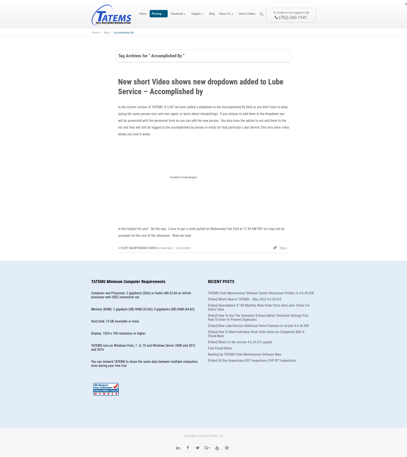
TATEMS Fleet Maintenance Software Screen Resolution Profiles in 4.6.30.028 (261, 293)
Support (196, 13)
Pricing (156, 13)
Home (142, 13)
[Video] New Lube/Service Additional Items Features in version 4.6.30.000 (258, 326)
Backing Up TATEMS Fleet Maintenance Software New (244, 354)
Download (177, 13)
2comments (183, 248)
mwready (166, 248)
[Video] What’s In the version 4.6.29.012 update (240, 342)
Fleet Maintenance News (139, 248)
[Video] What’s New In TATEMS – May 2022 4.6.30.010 (244, 299)
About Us (224, 13)
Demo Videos (247, 13)
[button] (262, 14)
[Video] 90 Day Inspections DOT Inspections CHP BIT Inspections (252, 361)
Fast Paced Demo (220, 348)
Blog (212, 13)
